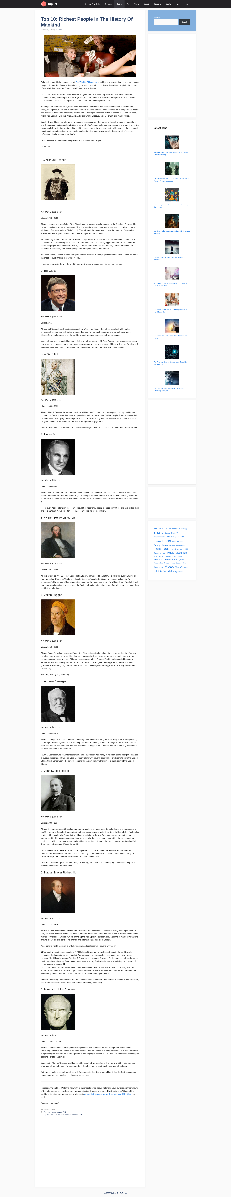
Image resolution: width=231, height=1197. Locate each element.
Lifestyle (157, 4)
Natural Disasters (165, 556)
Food (174, 541)
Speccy (178, 563)
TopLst (52, 4)
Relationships (158, 563)
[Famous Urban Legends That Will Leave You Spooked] (172, 247)
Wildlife (158, 571)
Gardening (172, 545)
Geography (180, 545)
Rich (64, 1112)
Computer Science (159, 536)
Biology (183, 528)
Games (165, 545)
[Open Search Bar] (186, 4)
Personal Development (165, 559)
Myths (155, 556)
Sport (184, 563)
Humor (178, 4)
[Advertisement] (90, 1151)
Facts (166, 541)
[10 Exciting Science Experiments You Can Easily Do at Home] (172, 195)
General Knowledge (92, 4)
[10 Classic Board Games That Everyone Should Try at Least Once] (172, 300)
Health (157, 548)
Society (147, 4)
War (177, 567)
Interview (179, 549)
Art (128, 4)
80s (156, 528)
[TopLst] (43, 4)
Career (167, 533)
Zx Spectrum (178, 572)
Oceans (174, 556)
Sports (168, 4)
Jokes (156, 553)
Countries (157, 541)
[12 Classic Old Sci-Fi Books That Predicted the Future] (172, 326)
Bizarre (158, 532)
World (168, 571)
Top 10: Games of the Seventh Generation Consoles (63, 1115)
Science (108, 4)
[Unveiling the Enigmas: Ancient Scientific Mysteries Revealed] (172, 221)
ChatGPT (174, 533)
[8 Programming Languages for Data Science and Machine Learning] (172, 143)
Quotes (181, 560)
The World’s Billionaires (86, 82)
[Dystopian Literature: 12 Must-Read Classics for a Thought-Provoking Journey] (172, 169)
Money (59, 1112)
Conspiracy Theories (175, 536)
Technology (159, 567)
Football (180, 541)
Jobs (185, 549)
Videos (169, 566)
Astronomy (173, 529)
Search (157, 18)
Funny (157, 545)
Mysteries (181, 552)
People (180, 556)
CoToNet (123, 1193)
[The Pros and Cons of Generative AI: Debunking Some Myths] (172, 352)
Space (172, 563)
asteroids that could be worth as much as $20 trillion (107, 1094)
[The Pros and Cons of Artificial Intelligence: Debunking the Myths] (172, 378)
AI (160, 529)
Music (136, 4)
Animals (165, 529)
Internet (173, 549)
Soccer (166, 563)
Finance (47, 1112)
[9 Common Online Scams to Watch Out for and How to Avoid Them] (172, 274)
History (119, 4)
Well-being (184, 567)
